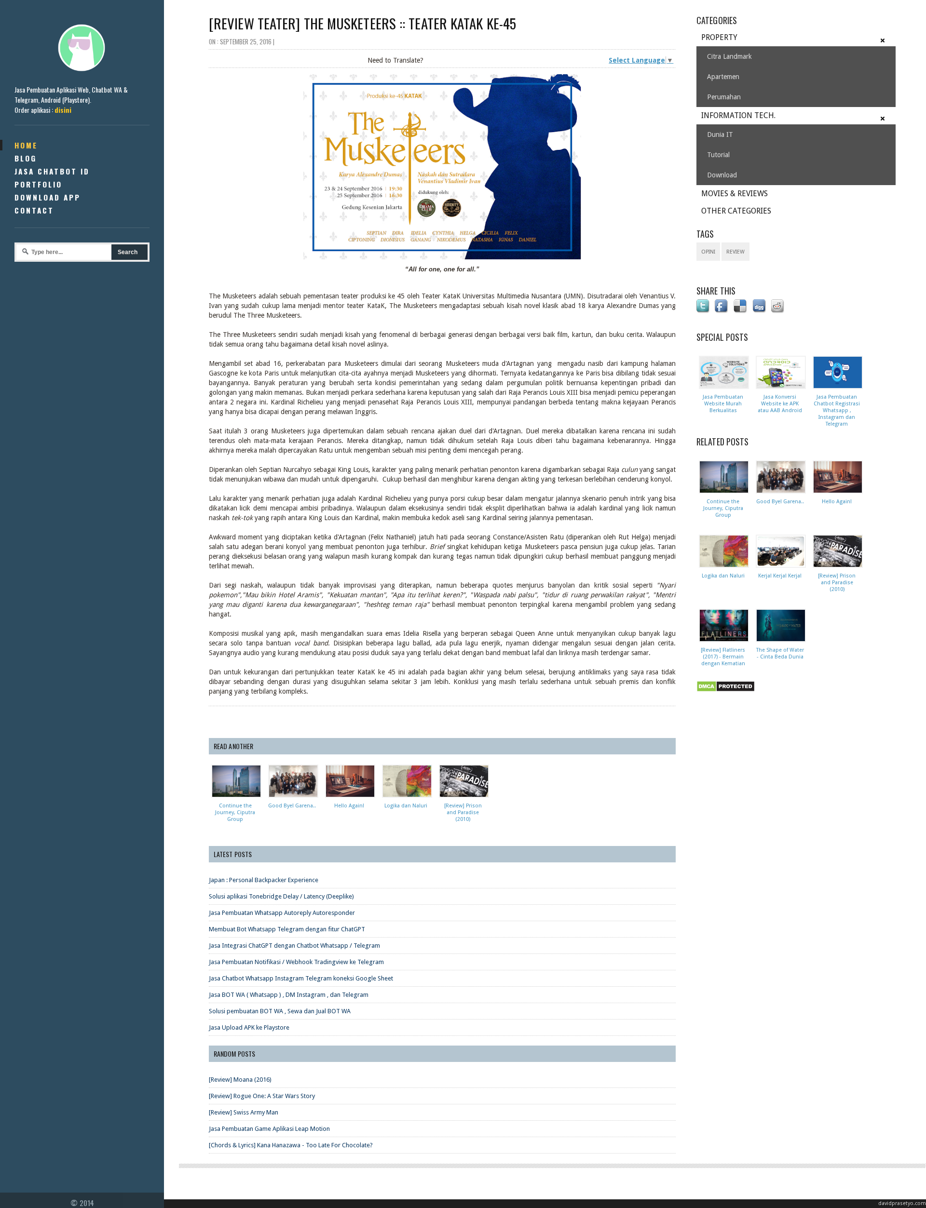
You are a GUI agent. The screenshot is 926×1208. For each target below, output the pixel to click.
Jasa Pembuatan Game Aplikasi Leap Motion (269, 1128)
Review (735, 252)
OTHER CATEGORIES (736, 210)
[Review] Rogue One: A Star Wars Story (262, 1096)
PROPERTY (719, 37)
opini (708, 252)
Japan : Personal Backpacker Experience (263, 880)
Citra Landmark (729, 56)
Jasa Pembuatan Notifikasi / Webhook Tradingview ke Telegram (296, 962)
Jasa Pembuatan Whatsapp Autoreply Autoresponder (282, 912)
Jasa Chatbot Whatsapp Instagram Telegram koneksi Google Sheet (301, 978)
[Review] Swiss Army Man (243, 1112)
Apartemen (723, 77)
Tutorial (718, 155)
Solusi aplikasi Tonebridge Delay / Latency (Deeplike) (281, 896)
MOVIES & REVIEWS (734, 193)
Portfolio (38, 184)
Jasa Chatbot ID (52, 171)
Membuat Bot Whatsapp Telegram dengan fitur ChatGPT (287, 929)
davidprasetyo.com (902, 1203)
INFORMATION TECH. (738, 115)
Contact (34, 210)
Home (26, 145)
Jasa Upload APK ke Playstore (249, 1027)
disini (62, 110)
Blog (25, 158)
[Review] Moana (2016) (240, 1079)
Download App (47, 197)
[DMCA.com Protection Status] (727, 692)
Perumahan (724, 97)
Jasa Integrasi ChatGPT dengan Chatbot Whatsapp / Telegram (294, 945)
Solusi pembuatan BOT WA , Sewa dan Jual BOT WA (280, 1011)
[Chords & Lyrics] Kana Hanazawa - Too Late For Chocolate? (291, 1145)
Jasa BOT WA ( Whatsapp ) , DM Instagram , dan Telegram (288, 994)
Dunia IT (720, 134)
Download (722, 175)
